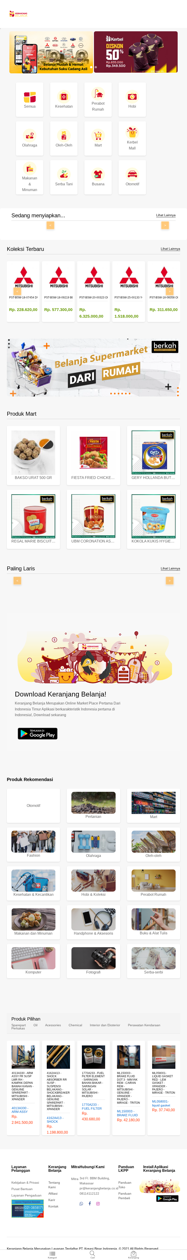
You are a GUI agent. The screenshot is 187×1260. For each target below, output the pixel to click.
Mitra (74, 1179)
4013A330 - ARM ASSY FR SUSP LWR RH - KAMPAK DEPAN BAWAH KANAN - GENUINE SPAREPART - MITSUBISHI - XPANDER (23, 1086)
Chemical (75, 1025)
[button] (91, 67)
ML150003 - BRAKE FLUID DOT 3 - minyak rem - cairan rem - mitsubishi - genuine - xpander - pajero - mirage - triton (128, 1087)
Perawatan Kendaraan (144, 1025)
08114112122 (89, 1193)
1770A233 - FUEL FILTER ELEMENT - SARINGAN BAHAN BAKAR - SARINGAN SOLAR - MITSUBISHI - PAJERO (93, 1084)
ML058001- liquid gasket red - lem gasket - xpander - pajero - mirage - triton (163, 1082)
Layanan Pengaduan (26, 1195)
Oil (35, 1025)
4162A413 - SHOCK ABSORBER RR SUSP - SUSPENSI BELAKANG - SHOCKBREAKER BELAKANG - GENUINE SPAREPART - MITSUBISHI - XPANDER (58, 1091)
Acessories (53, 1025)
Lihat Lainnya (166, 215)
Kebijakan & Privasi (25, 1182)
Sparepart (18, 1025)
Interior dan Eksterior (105, 1025)
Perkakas (18, 1028)
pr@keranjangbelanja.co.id (99, 1188)
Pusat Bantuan (22, 1189)
